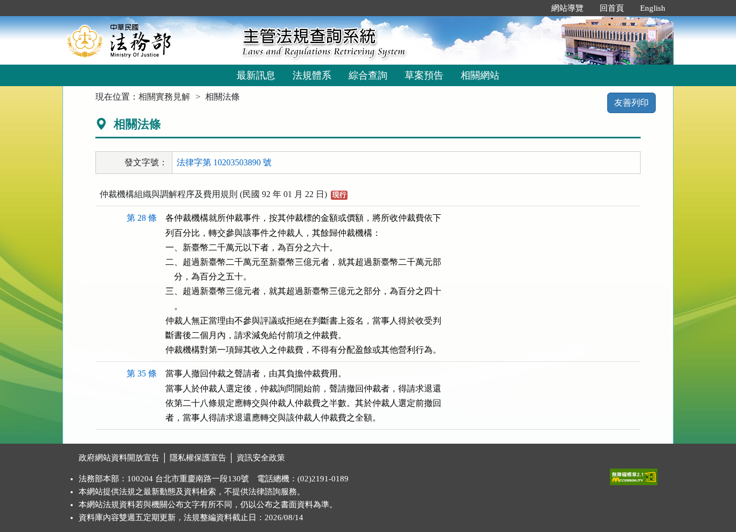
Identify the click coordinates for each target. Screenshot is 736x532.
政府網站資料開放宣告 (119, 457)
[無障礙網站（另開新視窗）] (633, 474)
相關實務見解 (164, 96)
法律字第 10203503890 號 (224, 162)
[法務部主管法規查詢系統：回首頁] (149, 40)
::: (532, 8)
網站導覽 (567, 8)
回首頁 (612, 8)
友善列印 (631, 102)
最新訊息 (256, 75)
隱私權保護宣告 (198, 457)
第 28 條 (142, 217)
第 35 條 (142, 373)
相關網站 (480, 75)
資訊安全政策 (261, 457)
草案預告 (424, 75)
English (652, 8)
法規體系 (312, 75)
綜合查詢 (368, 75)
